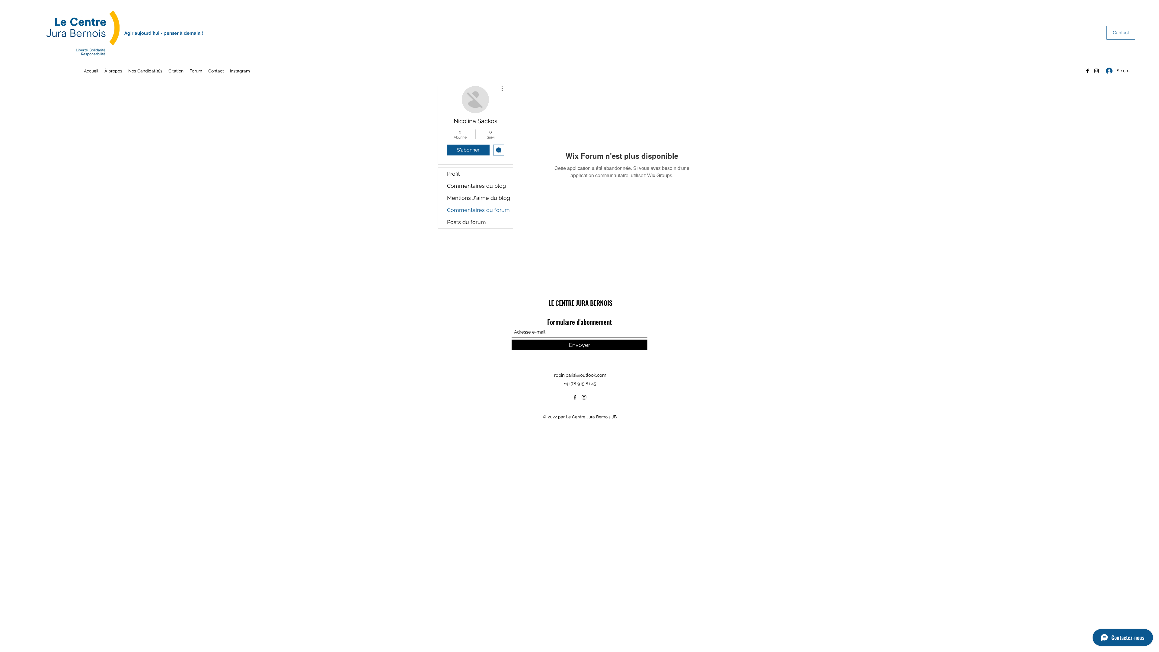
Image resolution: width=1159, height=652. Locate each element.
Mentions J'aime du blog (478, 198)
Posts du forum (466, 222)
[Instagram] (1097, 71)
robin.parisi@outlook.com (580, 375)
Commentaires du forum (478, 210)
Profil (453, 174)
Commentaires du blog (476, 186)
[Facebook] (1087, 71)
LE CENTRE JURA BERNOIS (580, 303)
